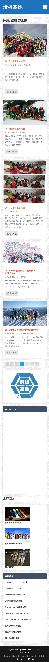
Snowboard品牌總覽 (13, 601)
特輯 (28, 334)
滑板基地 (15, 656)
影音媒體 (8, 132)
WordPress (24, 652)
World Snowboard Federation (18, 619)
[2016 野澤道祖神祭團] (25, 112)
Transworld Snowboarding (16, 613)
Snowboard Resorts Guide (16, 582)
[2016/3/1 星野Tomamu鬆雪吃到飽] (25, 313)
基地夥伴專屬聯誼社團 (14, 543)
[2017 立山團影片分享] (25, 40)
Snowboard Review (13, 588)
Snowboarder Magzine (15, 594)
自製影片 (27, 65)
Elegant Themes (24, 650)
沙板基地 (24, 656)
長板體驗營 (9, 567)
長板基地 (33, 656)
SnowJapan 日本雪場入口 (15, 607)
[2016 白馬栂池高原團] (25, 182)
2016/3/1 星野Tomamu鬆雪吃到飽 (22, 330)
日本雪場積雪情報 (12, 638)
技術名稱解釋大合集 (13, 626)
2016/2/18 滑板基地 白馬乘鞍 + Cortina (20, 272)
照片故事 (23, 334)
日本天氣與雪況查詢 (13, 632)
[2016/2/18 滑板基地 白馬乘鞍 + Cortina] (25, 254)
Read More (12, 92)
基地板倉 (6, 656)
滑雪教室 (42, 656)
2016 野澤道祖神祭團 (15, 128)
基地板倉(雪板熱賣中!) (13, 522)
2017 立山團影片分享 (15, 61)
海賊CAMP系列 (18, 65)
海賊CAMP (8, 65)
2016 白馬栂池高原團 (15, 207)
